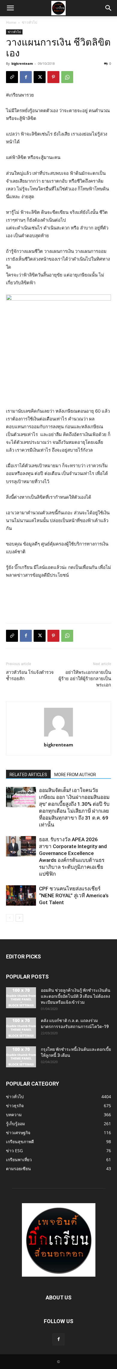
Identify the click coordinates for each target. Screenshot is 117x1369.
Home (11, 22)
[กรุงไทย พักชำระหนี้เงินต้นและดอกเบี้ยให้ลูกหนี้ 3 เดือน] (21, 1056)
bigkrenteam (22, 63)
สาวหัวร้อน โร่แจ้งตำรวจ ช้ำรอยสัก (30, 675)
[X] (40, 77)
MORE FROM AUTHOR (75, 774)
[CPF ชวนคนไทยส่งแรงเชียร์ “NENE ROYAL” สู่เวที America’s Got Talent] (21, 895)
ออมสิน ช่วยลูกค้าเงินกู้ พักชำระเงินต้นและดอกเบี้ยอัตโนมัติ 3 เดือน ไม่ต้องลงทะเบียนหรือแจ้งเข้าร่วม (75, 996)
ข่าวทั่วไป (29, 22)
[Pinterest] (53, 77)
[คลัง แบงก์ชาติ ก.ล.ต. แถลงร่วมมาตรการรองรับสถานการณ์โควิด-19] (21, 1028)
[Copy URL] (12, 77)
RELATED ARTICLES (28, 774)
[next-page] (19, 918)
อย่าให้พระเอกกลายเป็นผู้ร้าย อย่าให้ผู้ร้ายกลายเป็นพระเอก (84, 679)
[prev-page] (10, 918)
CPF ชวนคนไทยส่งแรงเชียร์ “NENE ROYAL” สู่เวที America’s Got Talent (74, 895)
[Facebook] (26, 77)
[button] (10, 8)
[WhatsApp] (67, 77)
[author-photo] (58, 736)
